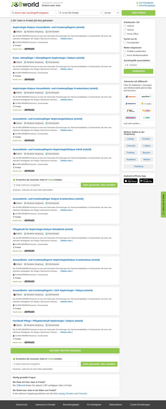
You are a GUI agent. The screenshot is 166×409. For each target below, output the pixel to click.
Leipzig (61, 393)
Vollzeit (130, 26)
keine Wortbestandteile (137, 55)
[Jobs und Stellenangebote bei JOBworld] (25, 4)
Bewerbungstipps (147, 5)
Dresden (70, 393)
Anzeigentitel (133, 42)
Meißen (146, 159)
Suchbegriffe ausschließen (137, 60)
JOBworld (20, 385)
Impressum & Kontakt (45, 405)
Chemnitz (82, 393)
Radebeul (131, 159)
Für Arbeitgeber (146, 3)
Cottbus (146, 146)
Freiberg (130, 153)
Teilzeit (130, 30)
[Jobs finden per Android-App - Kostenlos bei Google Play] (146, 180)
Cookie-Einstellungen (140, 405)
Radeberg (138, 166)
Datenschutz (21, 405)
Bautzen (146, 153)
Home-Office (133, 34)
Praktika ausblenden (136, 51)
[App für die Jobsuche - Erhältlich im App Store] (131, 180)
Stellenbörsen (115, 405)
